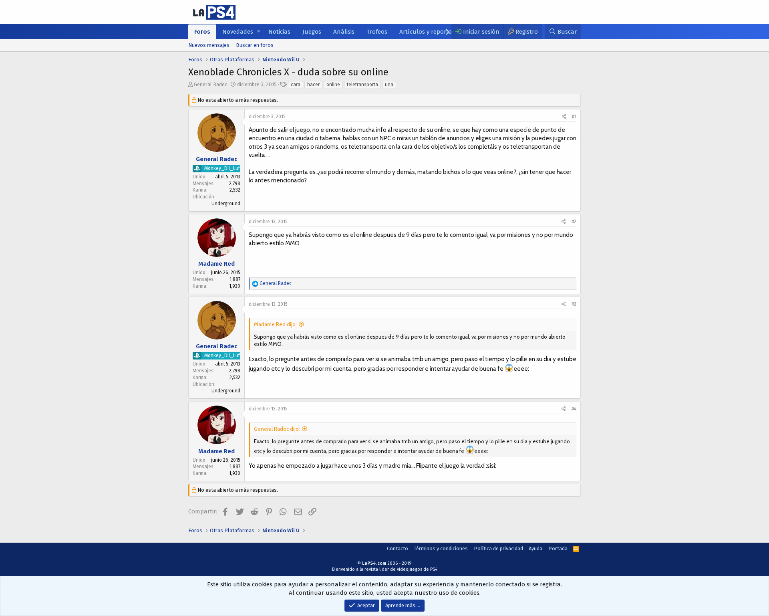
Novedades (237, 31)
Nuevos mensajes (208, 45)
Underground (225, 203)
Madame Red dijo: (275, 324)
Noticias (279, 31)
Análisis (343, 31)
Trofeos (376, 31)
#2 (574, 221)
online (333, 84)
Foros (202, 31)
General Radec (210, 84)
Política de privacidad (498, 548)
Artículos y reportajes (429, 31)
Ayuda (535, 548)
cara (295, 84)
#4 (574, 409)
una (389, 84)
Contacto (397, 548)
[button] (258, 31)
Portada (558, 548)
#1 (574, 116)
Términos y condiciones (441, 548)
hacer (313, 84)
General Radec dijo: (277, 429)
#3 (574, 304)
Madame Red (216, 263)
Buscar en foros (255, 45)
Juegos (311, 31)
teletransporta (362, 84)
